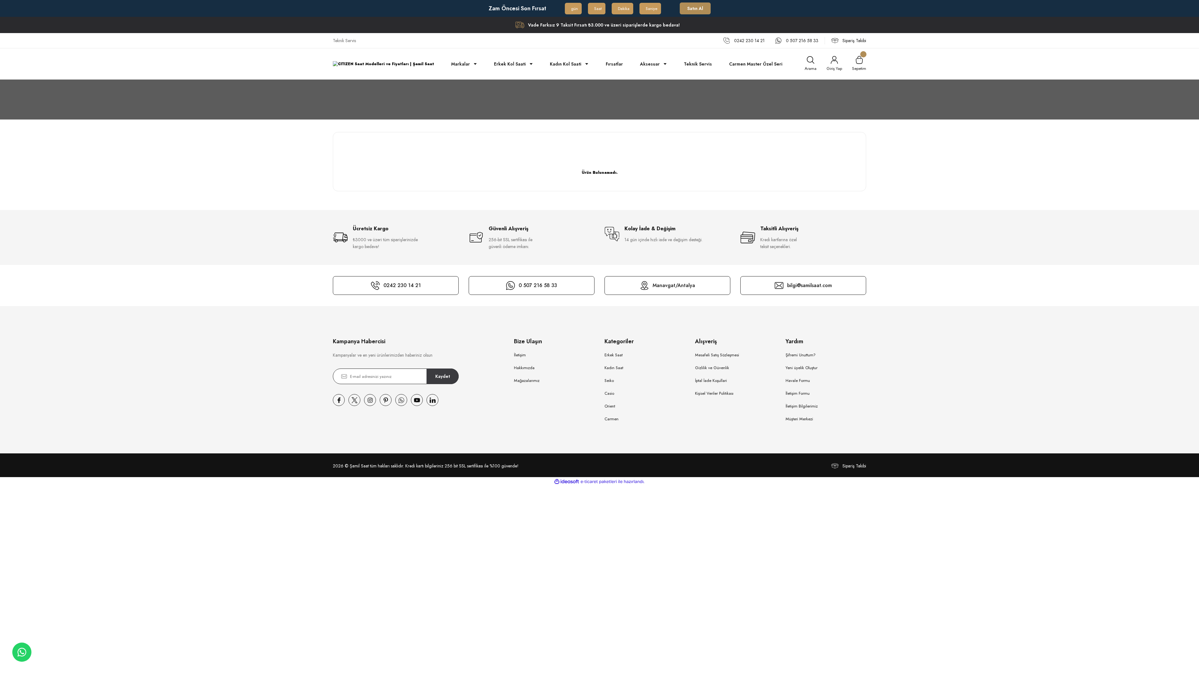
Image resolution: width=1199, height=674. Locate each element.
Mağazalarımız (527, 380)
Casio (609, 393)
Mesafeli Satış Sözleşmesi (717, 355)
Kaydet (442, 376)
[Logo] (383, 64)
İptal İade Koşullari (711, 380)
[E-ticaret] (598, 482)
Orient (609, 406)
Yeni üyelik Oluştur (801, 368)
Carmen (611, 419)
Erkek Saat (613, 355)
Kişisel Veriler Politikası (714, 393)
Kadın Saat (613, 368)
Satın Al (695, 8)
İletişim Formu (798, 393)
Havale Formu (798, 380)
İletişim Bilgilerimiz (802, 406)
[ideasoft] (566, 482)
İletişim (520, 355)
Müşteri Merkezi (799, 419)
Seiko (609, 380)
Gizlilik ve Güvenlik (712, 368)
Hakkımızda (524, 368)
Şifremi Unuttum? (801, 355)
